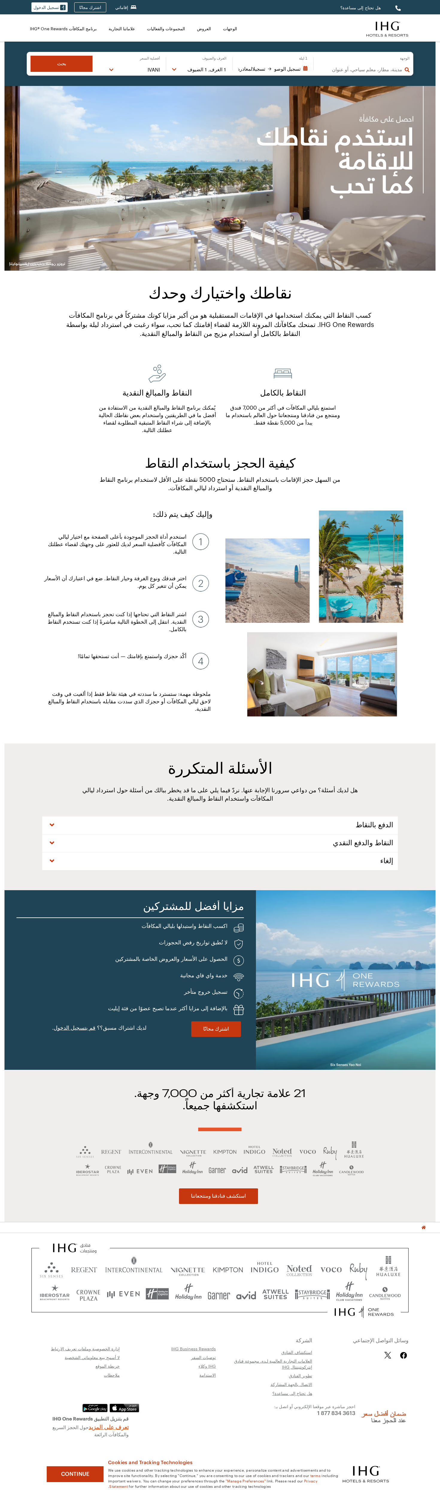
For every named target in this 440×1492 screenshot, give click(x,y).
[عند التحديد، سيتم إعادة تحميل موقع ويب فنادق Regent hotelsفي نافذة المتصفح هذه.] (84, 1268)
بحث (61, 63)
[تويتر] (388, 1355)
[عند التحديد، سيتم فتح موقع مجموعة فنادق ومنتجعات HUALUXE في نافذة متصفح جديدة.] (388, 1268)
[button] (49, 7)
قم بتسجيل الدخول (74, 1028)
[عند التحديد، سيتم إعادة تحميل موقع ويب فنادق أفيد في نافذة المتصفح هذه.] (246, 1294)
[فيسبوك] (402, 1355)
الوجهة (404, 58)
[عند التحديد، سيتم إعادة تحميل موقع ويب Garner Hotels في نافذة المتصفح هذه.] (219, 1294)
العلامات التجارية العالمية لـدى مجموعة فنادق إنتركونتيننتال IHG (273, 1364)
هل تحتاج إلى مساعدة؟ (360, 7)
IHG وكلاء (207, 1366)
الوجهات (230, 28)
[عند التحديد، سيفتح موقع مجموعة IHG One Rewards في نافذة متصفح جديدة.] (364, 1312)
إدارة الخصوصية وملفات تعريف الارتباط (85, 1349)
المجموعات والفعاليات (166, 28)
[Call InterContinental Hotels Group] (397, 7)
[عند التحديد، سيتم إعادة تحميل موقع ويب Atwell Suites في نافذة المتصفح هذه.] (275, 1294)
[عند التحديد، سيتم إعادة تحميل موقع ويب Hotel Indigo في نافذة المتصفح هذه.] (265, 1268)
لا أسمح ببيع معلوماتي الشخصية (92, 1357)
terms (315, 1475)
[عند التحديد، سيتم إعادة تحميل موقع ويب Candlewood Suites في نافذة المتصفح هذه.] (385, 1294)
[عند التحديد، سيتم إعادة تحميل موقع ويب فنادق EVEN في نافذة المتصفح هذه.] (123, 1294)
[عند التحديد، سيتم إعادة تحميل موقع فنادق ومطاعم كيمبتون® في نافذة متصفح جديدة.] (228, 1268)
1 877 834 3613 (336, 1412)
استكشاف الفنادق (296, 1352)
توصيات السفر (203, 1357)
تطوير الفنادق (300, 1376)
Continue (75, 1474)
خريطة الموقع (107, 1366)
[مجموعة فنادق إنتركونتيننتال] (387, 28)
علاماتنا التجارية (122, 28)
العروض (204, 28)
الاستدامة (207, 1375)
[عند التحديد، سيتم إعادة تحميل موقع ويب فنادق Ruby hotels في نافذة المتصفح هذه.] (358, 1268)
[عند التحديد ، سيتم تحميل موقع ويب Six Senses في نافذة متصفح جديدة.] (51, 1268)
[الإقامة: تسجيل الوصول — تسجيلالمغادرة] (273, 69)
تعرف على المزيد (109, 1427)
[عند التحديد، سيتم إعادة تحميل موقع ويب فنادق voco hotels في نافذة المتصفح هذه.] (331, 1268)
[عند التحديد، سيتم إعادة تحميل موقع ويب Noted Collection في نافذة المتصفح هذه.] (299, 1268)
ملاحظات (112, 1375)
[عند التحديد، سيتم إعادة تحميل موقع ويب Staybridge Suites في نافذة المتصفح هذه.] (312, 1294)
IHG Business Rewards (193, 1349)
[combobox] (361, 69)
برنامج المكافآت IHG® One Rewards (63, 28)
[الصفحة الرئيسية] (423, 1227)
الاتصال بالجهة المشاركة (291, 1384)
